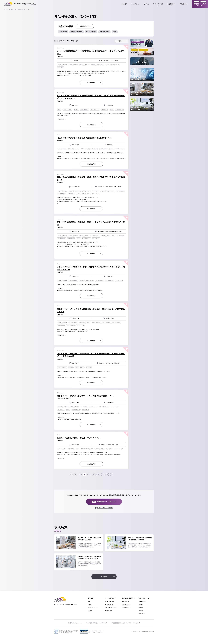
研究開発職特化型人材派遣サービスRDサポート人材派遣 (125, 623)
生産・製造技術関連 (91, 32)
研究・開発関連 (63, 32)
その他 (114, 32)
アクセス (141, 610)
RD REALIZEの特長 (158, 4)
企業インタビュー (126, 607)
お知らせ (141, 605)
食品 (89, 602)
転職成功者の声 (125, 602)
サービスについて (110, 598)
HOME (5, 9)
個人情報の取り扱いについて (75, 623)
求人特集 (146, 4)
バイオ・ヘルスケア (93, 607)
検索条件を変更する (85, 26)
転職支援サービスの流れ (111, 607)
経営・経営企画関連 (104, 32)
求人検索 (11, 9)
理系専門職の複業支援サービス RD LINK (95, 623)
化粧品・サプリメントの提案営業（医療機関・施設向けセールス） (85, 137)
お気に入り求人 (136, 4)
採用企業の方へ (184, 4)
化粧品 (89, 605)
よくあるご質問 (108, 610)
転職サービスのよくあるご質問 (105, 508)
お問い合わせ (142, 613)
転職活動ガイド (171, 4)
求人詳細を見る (91, 82)
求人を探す (124, 4)
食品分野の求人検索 (19, 9)
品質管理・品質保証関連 (76, 32)
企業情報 (141, 607)
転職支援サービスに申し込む (200, 4)
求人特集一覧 (104, 576)
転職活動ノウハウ (126, 605)
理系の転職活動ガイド (128, 598)
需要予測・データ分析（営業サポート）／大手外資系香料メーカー (85, 395)
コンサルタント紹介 (109, 605)
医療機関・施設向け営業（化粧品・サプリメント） (78, 437)
